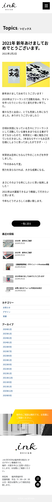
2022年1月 (7, 373)
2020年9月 (7, 395)
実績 (5, 316)
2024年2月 (7, 338)
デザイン (6, 311)
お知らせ (6, 307)
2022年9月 (7, 364)
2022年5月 (7, 368)
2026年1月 (7, 329)
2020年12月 (8, 390)
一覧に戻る (26, 223)
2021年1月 (7, 386)
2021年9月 (7, 382)
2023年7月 (7, 351)
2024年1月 (7, 342)
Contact (25, 423)
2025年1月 (7, 333)
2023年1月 (7, 360)
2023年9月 (7, 346)
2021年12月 (8, 377)
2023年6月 (7, 355)
